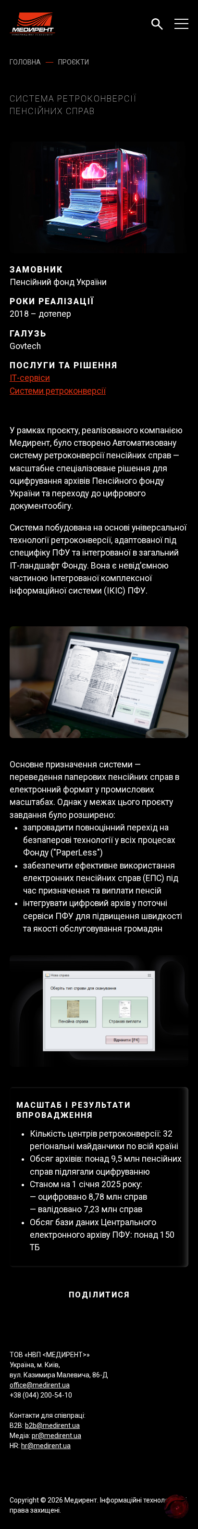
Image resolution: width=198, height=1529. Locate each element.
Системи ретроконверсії (58, 391)
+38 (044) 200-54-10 (41, 1395)
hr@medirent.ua (46, 1446)
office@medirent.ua (40, 1385)
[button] (157, 24)
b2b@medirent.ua (52, 1425)
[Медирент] (32, 24)
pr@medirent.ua (56, 1435)
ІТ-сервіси (30, 378)
